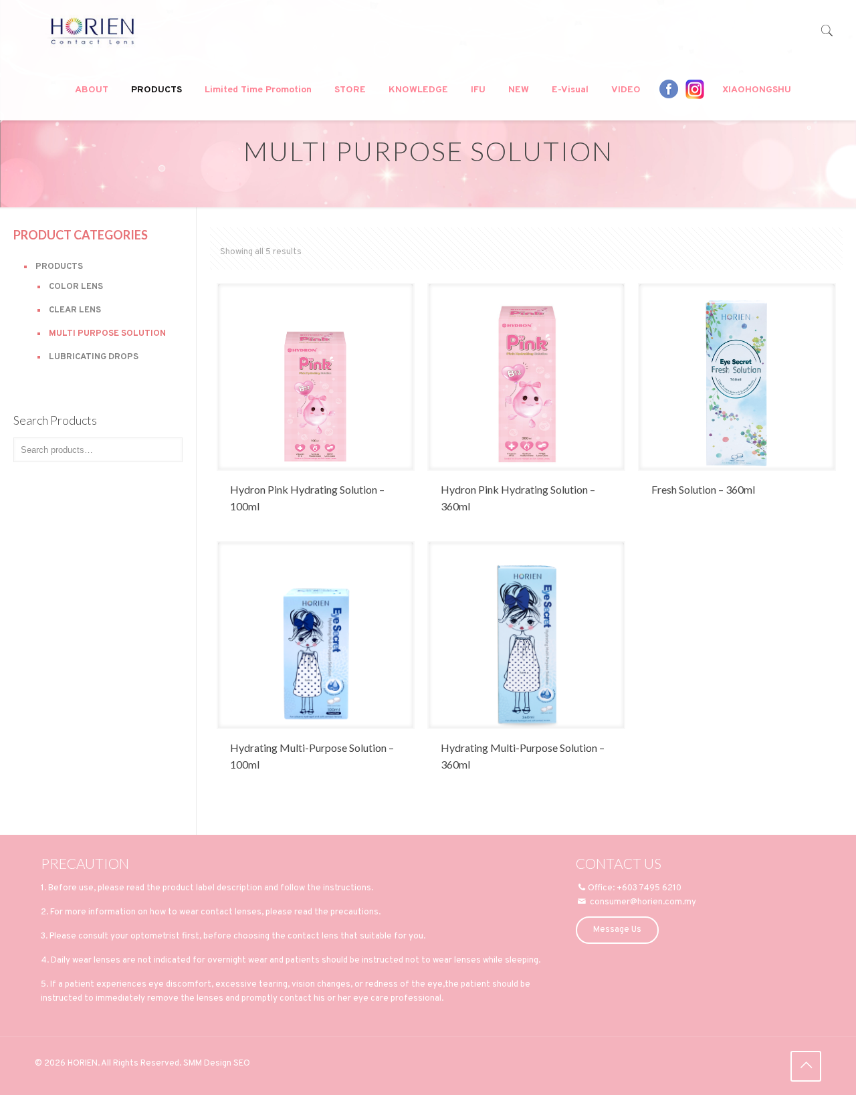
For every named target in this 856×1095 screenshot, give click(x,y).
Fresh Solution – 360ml (703, 489)
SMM (192, 1063)
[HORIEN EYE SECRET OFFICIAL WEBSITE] (92, 30)
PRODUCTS (59, 267)
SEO (241, 1063)
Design (217, 1063)
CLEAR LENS (75, 310)
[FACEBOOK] (668, 89)
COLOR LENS (76, 287)
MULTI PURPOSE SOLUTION (107, 333)
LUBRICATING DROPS (93, 357)
